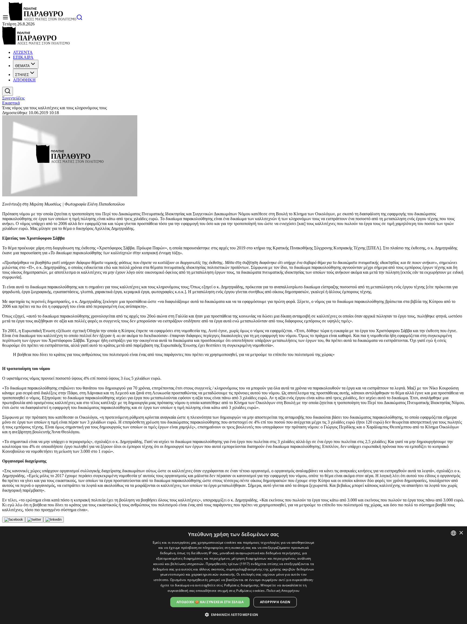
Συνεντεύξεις (13, 98)
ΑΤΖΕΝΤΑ (23, 52)
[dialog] (233, 575)
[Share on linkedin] (53, 520)
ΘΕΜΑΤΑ (22, 66)
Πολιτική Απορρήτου (282, 590)
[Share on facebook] (13, 520)
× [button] (461, 533)
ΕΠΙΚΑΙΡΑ (23, 57)
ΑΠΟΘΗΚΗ (24, 80)
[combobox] (453, 533)
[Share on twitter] (34, 520)
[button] (233, 614)
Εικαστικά (11, 103)
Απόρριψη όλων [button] (275, 602)
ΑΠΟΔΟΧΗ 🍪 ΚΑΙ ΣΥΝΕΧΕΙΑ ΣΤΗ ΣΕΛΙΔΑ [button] (209, 602)
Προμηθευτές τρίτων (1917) (228, 564)
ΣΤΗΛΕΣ (22, 75)
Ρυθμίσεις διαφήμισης (241, 585)
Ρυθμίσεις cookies (250, 590)
